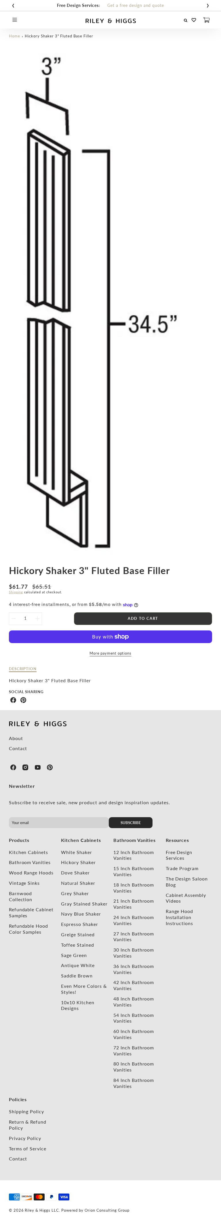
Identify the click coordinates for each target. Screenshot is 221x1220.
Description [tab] (23, 668)
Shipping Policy (26, 1111)
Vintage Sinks (24, 883)
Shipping (16, 592)
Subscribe (131, 822)
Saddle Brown (77, 975)
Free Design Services (179, 855)
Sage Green (74, 955)
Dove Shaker (75, 872)
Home (14, 36)
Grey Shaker (75, 893)
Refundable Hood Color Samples (28, 929)
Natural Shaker (78, 883)
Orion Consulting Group (107, 1210)
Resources (177, 840)
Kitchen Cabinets (28, 852)
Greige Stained (77, 934)
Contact (18, 748)
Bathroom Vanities (30, 862)
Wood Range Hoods (31, 872)
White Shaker (76, 852)
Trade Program (182, 868)
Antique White (77, 965)
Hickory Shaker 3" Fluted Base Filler (59, 36)
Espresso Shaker (79, 924)
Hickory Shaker (78, 862)
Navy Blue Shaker (81, 913)
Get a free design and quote (135, 5)
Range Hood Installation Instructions (179, 917)
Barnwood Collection (21, 896)
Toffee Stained (77, 945)
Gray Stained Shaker (84, 903)
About (16, 738)
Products (19, 840)
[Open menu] (14, 20)
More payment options (110, 653)
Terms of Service (27, 1148)
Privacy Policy (25, 1138)
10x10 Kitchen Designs (77, 1005)
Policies (18, 1099)
